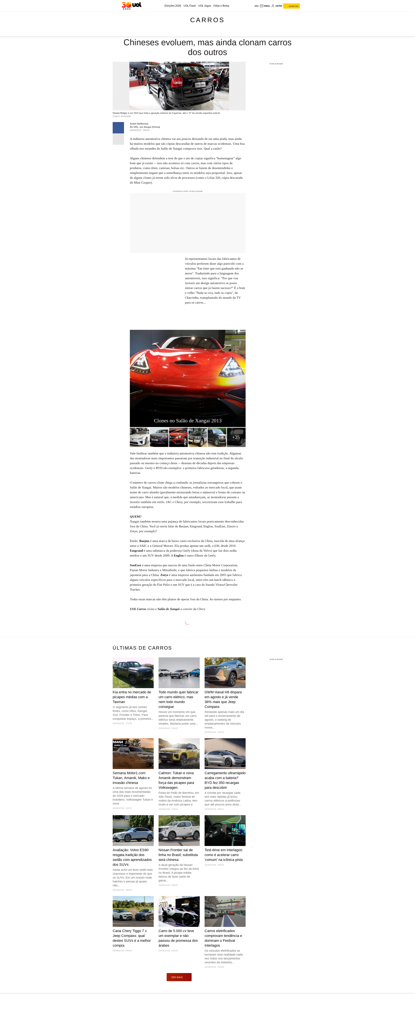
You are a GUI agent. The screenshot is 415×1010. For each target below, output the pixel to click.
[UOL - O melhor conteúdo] (131, 6)
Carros (207, 19)
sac (257, 6)
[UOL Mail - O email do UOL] (265, 6)
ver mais (177, 977)
